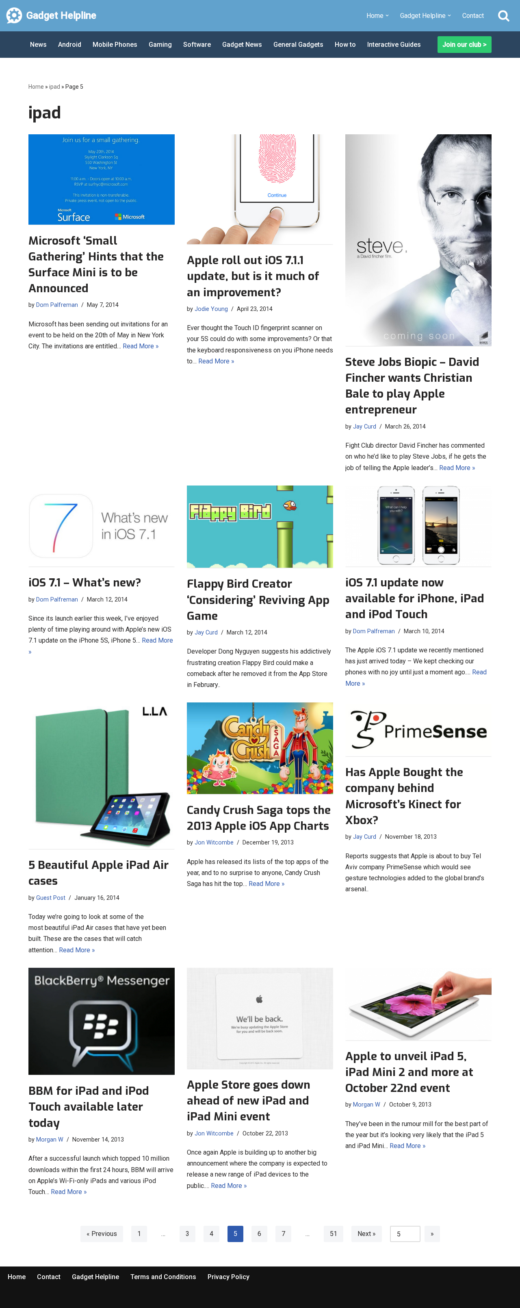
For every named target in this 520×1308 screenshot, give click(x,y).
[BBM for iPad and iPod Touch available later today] (101, 1021)
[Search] (504, 15)
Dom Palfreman (57, 305)
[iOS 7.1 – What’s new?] (101, 526)
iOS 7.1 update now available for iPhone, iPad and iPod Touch (414, 598)
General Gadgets (298, 44)
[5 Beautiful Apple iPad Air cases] (101, 775)
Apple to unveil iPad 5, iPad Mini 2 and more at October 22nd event (409, 1072)
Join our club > (464, 44)
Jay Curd (364, 426)
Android (69, 44)
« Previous (102, 1234)
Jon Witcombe (214, 842)
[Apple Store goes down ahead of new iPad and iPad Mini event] (260, 1018)
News (38, 44)
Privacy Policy (228, 1277)
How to (345, 44)
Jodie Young (211, 309)
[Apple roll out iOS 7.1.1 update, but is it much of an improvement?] (260, 189)
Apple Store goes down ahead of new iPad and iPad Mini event (248, 1100)
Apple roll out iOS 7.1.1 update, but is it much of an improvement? (253, 276)
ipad (54, 86)
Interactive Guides (394, 44)
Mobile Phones (115, 44)
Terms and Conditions (163, 1277)
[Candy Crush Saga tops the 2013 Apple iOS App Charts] (260, 748)
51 (333, 1234)
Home (36, 86)
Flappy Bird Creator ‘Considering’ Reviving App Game (258, 599)
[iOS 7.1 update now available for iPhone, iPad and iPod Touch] (418, 526)
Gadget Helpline (95, 1277)
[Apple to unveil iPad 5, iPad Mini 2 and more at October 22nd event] (418, 1004)
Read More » (141, 346)
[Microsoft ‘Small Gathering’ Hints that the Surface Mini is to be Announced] (101, 179)
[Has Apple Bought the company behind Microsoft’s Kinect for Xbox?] (418, 729)
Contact (473, 16)
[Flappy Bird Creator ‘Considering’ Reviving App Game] (260, 527)
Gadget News (242, 44)
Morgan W (49, 1139)
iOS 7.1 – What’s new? (84, 582)
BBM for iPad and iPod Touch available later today (88, 1106)
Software (197, 44)
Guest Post (50, 898)
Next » (367, 1234)
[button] (387, 15)
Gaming (160, 44)
